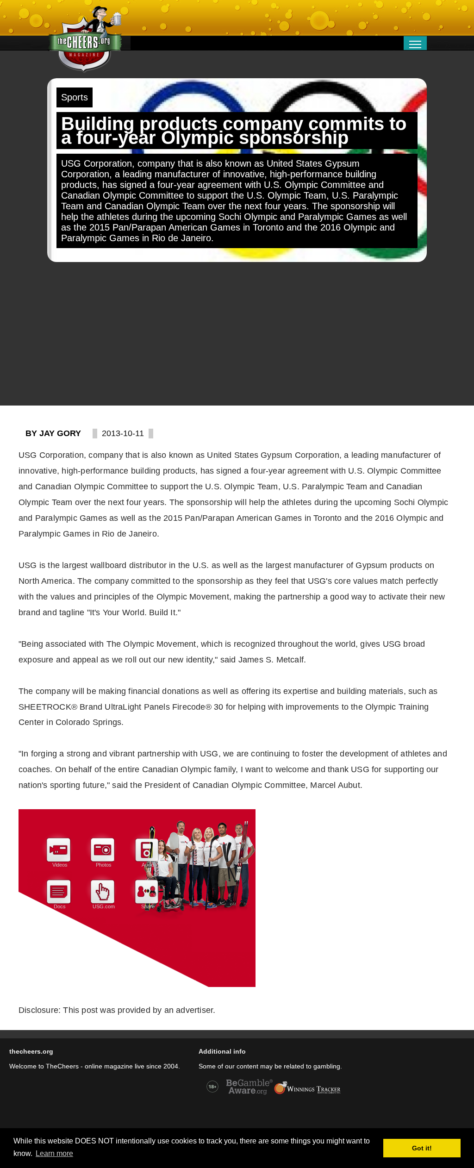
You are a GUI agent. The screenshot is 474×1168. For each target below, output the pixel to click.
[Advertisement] (237, 334)
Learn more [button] (54, 1153)
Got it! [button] (422, 1148)
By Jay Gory (53, 433)
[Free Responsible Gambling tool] (307, 1093)
